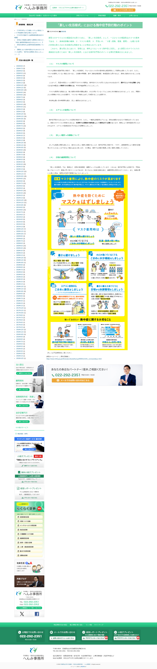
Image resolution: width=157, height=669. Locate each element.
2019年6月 (19, 272)
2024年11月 (20, 116)
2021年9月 (19, 207)
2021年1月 (19, 226)
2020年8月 (19, 238)
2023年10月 (20, 147)
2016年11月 (20, 332)
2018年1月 (19, 305)
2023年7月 (19, 154)
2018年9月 (19, 293)
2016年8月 (19, 339)
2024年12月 (20, 114)
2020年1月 (19, 255)
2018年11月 (20, 289)
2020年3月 (19, 250)
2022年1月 (19, 198)
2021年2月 (19, 224)
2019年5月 (19, 274)
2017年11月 (20, 310)
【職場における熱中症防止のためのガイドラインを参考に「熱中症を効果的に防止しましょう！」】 (29, 52)
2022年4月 (19, 190)
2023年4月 (19, 162)
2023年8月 (19, 152)
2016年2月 (19, 353)
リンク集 (89, 625)
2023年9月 (19, 150)
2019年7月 (19, 270)
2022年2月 (19, 195)
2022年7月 (19, 183)
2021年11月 (20, 202)
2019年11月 (20, 260)
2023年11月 (20, 145)
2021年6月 (19, 214)
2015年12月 (20, 358)
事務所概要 (102, 15)
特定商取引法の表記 (60, 625)
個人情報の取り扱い (76, 625)
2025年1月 (19, 111)
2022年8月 (19, 181)
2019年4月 (19, 277)
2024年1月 (19, 140)
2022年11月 (20, 174)
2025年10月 (20, 90)
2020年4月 (19, 248)
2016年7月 (19, 341)
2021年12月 (20, 200)
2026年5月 (19, 73)
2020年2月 (19, 253)
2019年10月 (20, 262)
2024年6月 (19, 128)
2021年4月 (19, 219)
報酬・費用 (117, 15)
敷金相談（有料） (23, 434)
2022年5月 (19, 188)
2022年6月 (19, 186)
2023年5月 (19, 159)
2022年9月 (19, 178)
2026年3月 (19, 78)
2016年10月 (20, 334)
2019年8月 (19, 267)
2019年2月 (19, 281)
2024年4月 (19, 133)
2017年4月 (19, 322)
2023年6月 (19, 157)
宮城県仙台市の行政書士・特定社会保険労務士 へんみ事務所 (76, 664)
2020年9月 (19, 236)
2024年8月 (19, 123)
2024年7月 (19, 126)
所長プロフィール (82, 15)
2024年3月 (19, 135)
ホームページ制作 (75, 666)
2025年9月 (19, 92)
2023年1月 (19, 169)
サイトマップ (98, 625)
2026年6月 (19, 71)
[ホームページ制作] (83, 666)
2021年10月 (20, 205)
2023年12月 (20, 142)
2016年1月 (19, 356)
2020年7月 (19, 241)
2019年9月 (19, 265)
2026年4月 (19, 75)
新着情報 (63, 31)
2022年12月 (20, 171)
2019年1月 (19, 284)
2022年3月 (19, 193)
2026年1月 (19, 83)
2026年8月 (19, 66)
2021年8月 (19, 210)
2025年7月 (19, 97)
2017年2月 (19, 327)
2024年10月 (20, 119)
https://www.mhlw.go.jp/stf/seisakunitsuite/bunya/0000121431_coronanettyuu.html (74, 359)
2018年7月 (19, 298)
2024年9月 (19, 121)
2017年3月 (19, 325)
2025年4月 (19, 104)
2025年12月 (20, 85)
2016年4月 (19, 349)
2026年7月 (19, 68)
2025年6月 (19, 99)
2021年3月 (19, 222)
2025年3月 (19, 107)
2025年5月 (19, 102)
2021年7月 (19, 212)
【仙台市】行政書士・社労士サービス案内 (42, 15)
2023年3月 (19, 164)
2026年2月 (19, 80)
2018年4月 (19, 301)
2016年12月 (20, 329)
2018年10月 (20, 291)
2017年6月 (19, 320)
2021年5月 (19, 217)
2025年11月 (20, 87)
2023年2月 (19, 166)
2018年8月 (19, 296)
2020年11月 (20, 231)
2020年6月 (19, 243)
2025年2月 (19, 109)
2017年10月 (20, 313)
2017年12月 (20, 308)
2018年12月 (20, 286)
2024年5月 (19, 131)
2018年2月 (19, 303)
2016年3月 (19, 351)
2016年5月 (19, 346)
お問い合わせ (133, 15)
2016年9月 (19, 337)
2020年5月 (19, 246)
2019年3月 (19, 279)
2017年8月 (19, 315)
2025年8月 (19, 95)
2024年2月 (19, 138)
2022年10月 (20, 176)
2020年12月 (20, 229)
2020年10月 (20, 234)
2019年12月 (20, 258)
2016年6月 (19, 344)
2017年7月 (19, 317)
